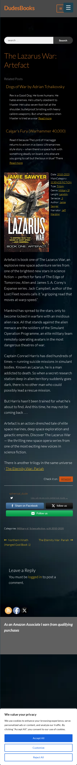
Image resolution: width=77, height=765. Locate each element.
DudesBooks (19, 7)
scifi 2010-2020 (55, 528)
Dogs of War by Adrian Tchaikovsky (35, 86)
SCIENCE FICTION (61, 182)
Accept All (38, 738)
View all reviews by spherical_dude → (49, 497)
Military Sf (64, 190)
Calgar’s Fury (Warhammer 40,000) (36, 131)
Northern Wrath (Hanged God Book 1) (17, 542)
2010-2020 (63, 174)
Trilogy (60, 186)
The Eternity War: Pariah (25, 468)
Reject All (38, 757)
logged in (35, 577)
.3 (62, 198)
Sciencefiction (37, 528)
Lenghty (63, 194)
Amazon (66, 479)
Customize (38, 747)
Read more (45, 118)
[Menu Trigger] (68, 7)
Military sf (22, 528)
